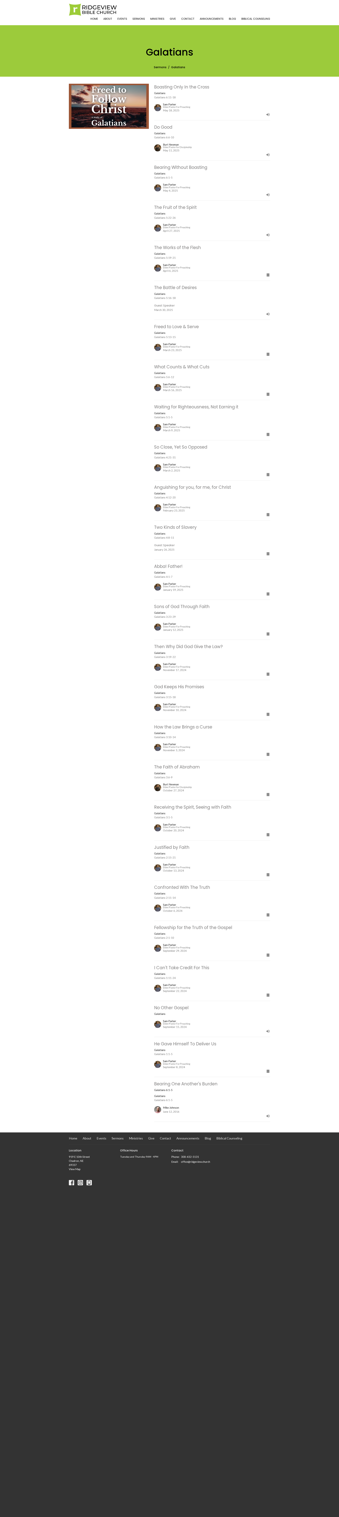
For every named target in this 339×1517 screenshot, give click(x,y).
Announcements (212, 19)
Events (122, 19)
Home (94, 19)
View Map (75, 1169)
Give (173, 19)
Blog (232, 19)
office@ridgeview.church (195, 1161)
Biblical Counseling (255, 19)
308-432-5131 (190, 1156)
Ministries (157, 19)
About (107, 19)
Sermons (138, 19)
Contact (187, 19)
